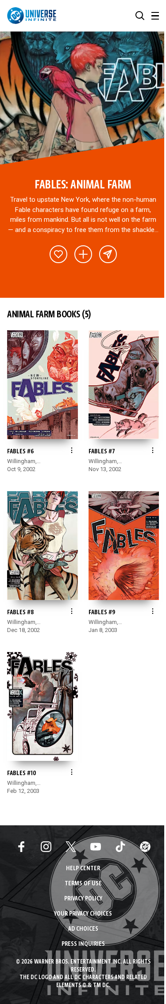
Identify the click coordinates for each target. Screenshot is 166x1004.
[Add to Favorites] (58, 254)
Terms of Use (83, 884)
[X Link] (71, 846)
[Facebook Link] (21, 846)
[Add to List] (83, 254)
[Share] (108, 254)
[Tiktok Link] (120, 846)
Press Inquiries (83, 944)
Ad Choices (83, 929)
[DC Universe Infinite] (31, 15)
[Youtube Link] (95, 846)
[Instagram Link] (46, 846)
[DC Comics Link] (145, 846)
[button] (140, 15)
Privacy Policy (83, 899)
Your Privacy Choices (83, 914)
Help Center (83, 868)
